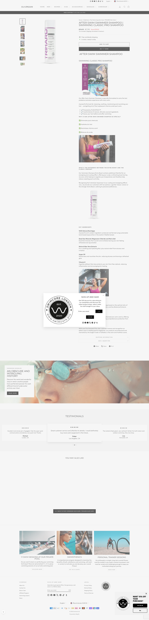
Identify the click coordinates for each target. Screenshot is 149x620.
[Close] (146, 593)
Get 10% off (140, 605)
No (140, 610)
